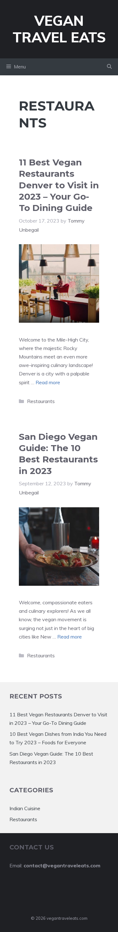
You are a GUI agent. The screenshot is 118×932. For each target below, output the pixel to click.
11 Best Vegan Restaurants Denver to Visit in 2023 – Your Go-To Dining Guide (59, 185)
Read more (48, 382)
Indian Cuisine (24, 808)
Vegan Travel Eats (59, 29)
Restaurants (41, 401)
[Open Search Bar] (109, 66)
